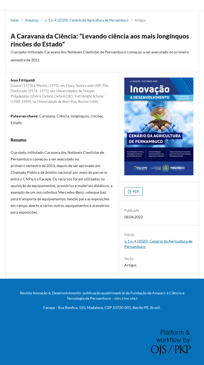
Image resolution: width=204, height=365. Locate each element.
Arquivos (32, 20)
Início (15, 20)
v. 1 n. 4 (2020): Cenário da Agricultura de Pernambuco (86, 20)
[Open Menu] (10, 5)
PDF (135, 191)
